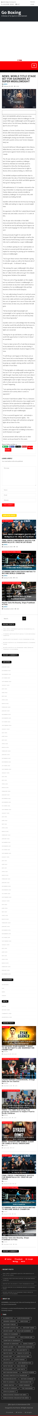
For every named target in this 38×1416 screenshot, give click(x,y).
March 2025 (5, 703)
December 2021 (6, 842)
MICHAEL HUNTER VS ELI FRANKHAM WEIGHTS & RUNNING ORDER (19, 643)
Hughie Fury (7, 1356)
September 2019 (6, 941)
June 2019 (4, 952)
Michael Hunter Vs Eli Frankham (15, 1376)
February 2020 (6, 923)
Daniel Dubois (28, 1344)
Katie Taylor (8, 1366)
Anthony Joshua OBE (10, 1328)
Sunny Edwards (24, 1385)
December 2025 (6, 670)
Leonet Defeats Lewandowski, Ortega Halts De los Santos (18, 1080)
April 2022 (5, 828)
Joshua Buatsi (8, 1363)
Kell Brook (21, 1366)
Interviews (5, 985)
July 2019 (4, 948)
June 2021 (4, 864)
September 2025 (6, 681)
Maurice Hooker (28, 1372)
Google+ (29, 1412)
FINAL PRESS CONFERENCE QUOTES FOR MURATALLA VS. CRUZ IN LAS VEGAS (18, 541)
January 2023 (6, 795)
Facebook (10, 1412)
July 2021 (4, 861)
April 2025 (5, 700)
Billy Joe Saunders (24, 1331)
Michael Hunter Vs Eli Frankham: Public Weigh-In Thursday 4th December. (18, 648)
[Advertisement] (19, 40)
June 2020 (4, 908)
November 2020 (6, 890)
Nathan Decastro (9, 1379)
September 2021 (6, 853)
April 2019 (5, 959)
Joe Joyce (6, 1360)
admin (5, 84)
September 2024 (6, 725)
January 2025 (6, 711)
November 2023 (6, 762)
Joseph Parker (19, 1360)
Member (32, 2)
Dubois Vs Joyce (23, 1353)
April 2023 (5, 784)
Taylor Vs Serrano (10, 1388)
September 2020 (6, 897)
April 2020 (5, 915)
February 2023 (6, 791)
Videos (4, 995)
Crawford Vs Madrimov (11, 1340)
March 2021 (5, 875)
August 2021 (5, 857)
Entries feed (6, 1010)
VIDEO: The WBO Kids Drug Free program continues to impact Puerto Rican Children (18, 1111)
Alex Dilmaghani (23, 1318)
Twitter (19, 1412)
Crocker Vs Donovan (11, 1344)
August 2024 (6, 729)
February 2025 (6, 707)
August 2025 (5, 685)
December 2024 (6, 714)
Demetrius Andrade (25, 1347)
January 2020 (6, 926)
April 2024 (5, 744)
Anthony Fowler (9, 1325)
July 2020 (4, 904)
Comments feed (6, 1013)
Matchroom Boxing (10, 1372)
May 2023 (4, 780)
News (3, 992)
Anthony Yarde (28, 1328)
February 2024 (6, 751)
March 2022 (5, 831)
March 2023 (5, 787)
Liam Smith (21, 1369)
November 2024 (6, 718)
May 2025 (4, 696)
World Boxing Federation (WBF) (14, 1395)
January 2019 (6, 970)
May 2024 (4, 740)
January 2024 (6, 754)
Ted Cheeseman (27, 1388)
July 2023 (4, 776)
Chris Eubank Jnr (26, 1337)
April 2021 (5, 871)
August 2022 (5, 813)
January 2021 (5, 882)
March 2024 (5, 747)
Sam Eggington (25, 1382)
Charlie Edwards (9, 1337)
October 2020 (6, 893)
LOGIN (32, 4)
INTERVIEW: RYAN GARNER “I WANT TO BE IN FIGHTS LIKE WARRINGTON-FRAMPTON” (18, 1048)
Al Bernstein (8, 1318)
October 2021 (6, 850)
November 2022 (6, 802)
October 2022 (6, 806)
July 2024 (4, 733)
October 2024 (6, 722)
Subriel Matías (8, 1385)
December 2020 (6, 886)
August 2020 (6, 901)
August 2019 (5, 945)
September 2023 (6, 769)
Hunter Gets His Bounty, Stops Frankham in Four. (18, 604)
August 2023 (5, 773)
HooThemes (16, 1408)
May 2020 (4, 912)
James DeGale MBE (23, 1356)
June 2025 (4, 692)
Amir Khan (24, 1321)
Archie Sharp (8, 1331)
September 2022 (6, 809)
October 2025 (6, 678)
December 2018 (6, 974)
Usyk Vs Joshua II (9, 1391)
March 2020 (5, 919)
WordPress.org (7, 1017)
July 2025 (4, 689)
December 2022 (6, 798)
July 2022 (4, 817)
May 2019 (4, 956)
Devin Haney (7, 1350)
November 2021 (6, 846)
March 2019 (5, 963)
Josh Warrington (24, 1363)
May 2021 (4, 868)
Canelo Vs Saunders (10, 1334)
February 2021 (6, 879)
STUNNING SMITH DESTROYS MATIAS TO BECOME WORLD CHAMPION (18, 572)
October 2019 (6, 937)
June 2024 (5, 736)
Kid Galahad (7, 1369)
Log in (4, 1006)
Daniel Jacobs (8, 1347)
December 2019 (6, 930)
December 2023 (6, 758)
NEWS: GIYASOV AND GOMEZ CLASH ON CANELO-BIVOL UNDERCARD (18, 1143)
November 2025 (6, 674)
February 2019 (6, 967)
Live (3, 988)
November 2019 (6, 934)
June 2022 (4, 820)
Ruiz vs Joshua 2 (9, 1382)
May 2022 (4, 824)
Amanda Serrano (9, 1321)
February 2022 (6, 835)
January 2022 (6, 839)
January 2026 (6, 667)
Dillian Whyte (22, 1350)
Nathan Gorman (27, 1379)
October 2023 (6, 766)
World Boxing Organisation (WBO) (16, 1398)
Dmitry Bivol (8, 1353)
